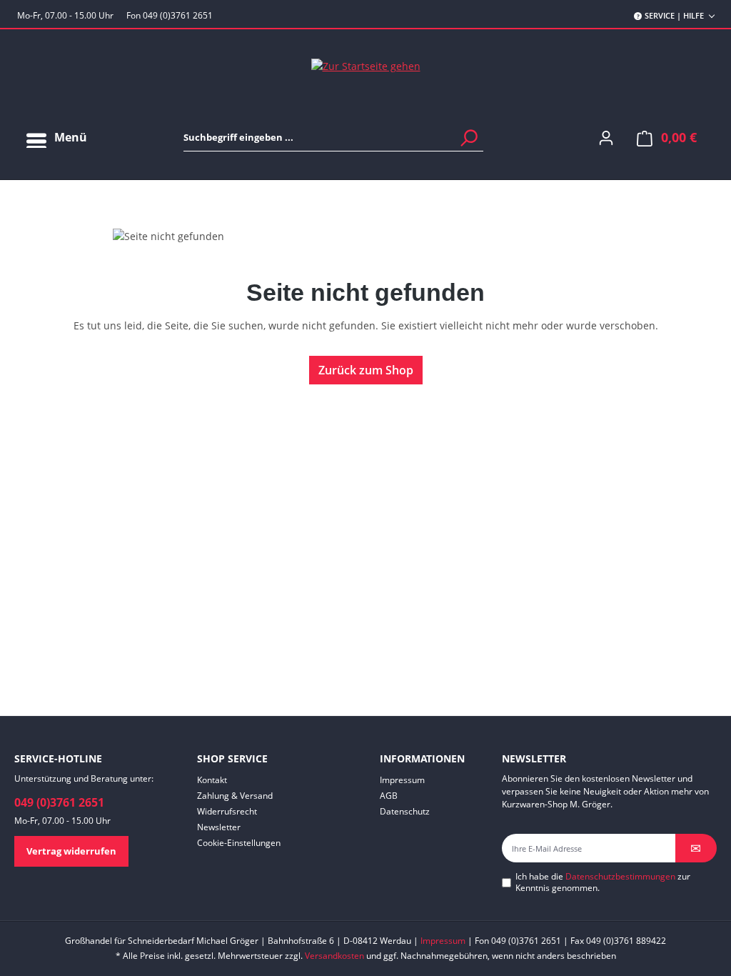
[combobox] (333, 137)
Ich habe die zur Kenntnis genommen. (602, 883)
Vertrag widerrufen (71, 851)
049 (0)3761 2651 (59, 802)
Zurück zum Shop (365, 370)
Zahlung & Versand (235, 796)
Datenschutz (405, 811)
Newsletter (219, 827)
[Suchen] (468, 137)
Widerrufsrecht (227, 811)
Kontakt (212, 780)
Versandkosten (334, 956)
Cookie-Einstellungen (239, 843)
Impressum (402, 780)
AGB (389, 796)
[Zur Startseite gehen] (365, 65)
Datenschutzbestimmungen (620, 876)
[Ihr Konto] (606, 137)
